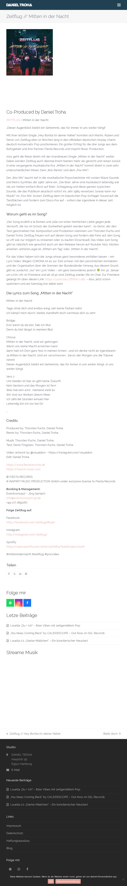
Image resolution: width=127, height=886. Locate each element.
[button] (119, 5)
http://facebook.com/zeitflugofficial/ (30, 522)
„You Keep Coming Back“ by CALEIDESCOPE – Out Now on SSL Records (57, 633)
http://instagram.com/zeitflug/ (27, 534)
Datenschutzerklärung (68, 881)
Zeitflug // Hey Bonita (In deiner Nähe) (33, 734)
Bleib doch (110, 734)
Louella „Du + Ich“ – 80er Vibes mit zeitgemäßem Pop (45, 625)
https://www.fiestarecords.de (25, 464)
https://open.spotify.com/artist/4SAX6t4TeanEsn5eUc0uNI (45, 546)
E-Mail (15, 769)
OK (50, 881)
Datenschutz (14, 833)
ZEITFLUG (13, 120)
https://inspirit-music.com (23, 469)
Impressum (13, 825)
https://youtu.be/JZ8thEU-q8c (65, 279)
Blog (9, 848)
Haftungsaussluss (18, 840)
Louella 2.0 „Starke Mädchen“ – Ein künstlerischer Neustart (49, 640)
